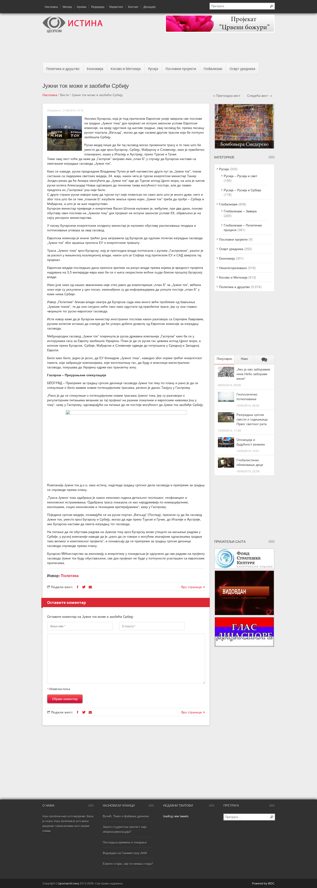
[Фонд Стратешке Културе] (244, 567)
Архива (81, 7)
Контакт (133, 7)
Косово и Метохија (126, 68)
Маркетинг (116, 7)
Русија (153, 68)
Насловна (51, 7)
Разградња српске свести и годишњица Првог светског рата (252, 419)
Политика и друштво (62, 68)
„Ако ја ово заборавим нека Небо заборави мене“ (253, 374)
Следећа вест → (259, 95)
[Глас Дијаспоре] (244, 645)
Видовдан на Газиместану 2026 (125, 853)
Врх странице (192, 586)
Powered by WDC (263, 883)
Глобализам (213, 68)
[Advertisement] (158, 49)
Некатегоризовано (233, 267)
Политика (70, 575)
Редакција (97, 7)
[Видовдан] (244, 614)
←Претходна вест (226, 95)
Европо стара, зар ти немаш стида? (128, 863)
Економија (95, 68)
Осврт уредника (242, 68)
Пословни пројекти (180, 68)
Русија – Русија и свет (240, 175)
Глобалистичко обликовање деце (249, 462)
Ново (244, 359)
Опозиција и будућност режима (250, 441)
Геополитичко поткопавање (246, 396)
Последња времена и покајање (125, 842)
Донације (149, 7)
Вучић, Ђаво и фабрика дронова (126, 816)
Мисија (67, 7)
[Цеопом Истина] (72, 31)
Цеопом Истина (68, 883)
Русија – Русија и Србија (242, 190)
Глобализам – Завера (240, 211)
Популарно (224, 359)
